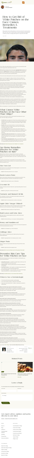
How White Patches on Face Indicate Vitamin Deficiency (13, 273)
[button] (23, 2)
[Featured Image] (8, 367)
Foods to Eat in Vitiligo (16, 427)
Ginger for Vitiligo (4, 449)
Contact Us (3, 429)
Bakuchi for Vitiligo (4, 455)
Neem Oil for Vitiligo (4, 445)
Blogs (8, 344)
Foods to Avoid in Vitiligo (17, 429)
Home (5, 344)
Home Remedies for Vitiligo (17, 425)
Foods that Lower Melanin (17, 433)
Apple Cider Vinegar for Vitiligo (6, 447)
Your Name (3, 388)
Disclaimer (3, 434)
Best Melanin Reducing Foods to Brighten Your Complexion (13, 143)
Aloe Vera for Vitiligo (4, 453)
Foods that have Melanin (17, 431)
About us (2, 425)
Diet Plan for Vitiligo (16, 435)
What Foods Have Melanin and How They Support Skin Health (14, 250)
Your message (3, 393)
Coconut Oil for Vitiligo (5, 451)
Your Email (19, 388)
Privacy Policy (3, 436)
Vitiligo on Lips (15, 438)
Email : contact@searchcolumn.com (9, 418)
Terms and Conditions (4, 438)
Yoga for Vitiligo (15, 436)
